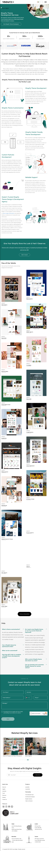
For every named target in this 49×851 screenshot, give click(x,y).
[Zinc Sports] (11, 556)
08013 (21, 840)
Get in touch (24, 254)
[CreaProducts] (36, 416)
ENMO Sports (29, 332)
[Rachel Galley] (11, 355)
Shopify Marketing (28, 755)
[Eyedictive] (11, 422)
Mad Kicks (3, 338)
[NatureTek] (36, 383)
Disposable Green (5, 404)
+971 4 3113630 (14, 830)
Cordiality (28, 365)
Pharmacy (4, 795)
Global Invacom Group (7, 539)
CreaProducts (29, 432)
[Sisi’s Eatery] (11, 289)
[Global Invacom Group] (11, 523)
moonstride (27, 789)
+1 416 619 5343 (38, 841)
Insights (3, 789)
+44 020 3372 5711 (38, 829)
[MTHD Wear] (11, 590)
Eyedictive (4, 438)
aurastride (27, 787)
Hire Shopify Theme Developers (11, 24)
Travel (3, 793)
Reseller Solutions (28, 798)
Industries (4, 791)
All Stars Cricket (30, 499)
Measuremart (4, 472)
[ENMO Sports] (36, 316)
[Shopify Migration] (13, 746)
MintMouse (4, 505)
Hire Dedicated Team (29, 794)
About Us (4, 787)
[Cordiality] (36, 349)
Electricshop (29, 299)
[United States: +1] (26, 697)
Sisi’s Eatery (4, 305)
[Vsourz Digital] (8, 2)
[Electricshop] (36, 283)
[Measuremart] (11, 456)
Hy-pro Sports (30, 532)
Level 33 (13, 826)
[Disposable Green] (11, 389)
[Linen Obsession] (36, 450)
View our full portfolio (24, 614)
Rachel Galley (4, 371)
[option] (17, 45)
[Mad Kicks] (11, 322)
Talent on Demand (28, 800)
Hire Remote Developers (30, 796)
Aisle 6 (28, 566)
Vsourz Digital (14, 849)
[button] (13, 629)
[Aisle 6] (36, 550)
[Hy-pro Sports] (36, 517)
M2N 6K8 (39, 840)
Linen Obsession (30, 466)
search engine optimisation (8, 213)
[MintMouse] (11, 489)
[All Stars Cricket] (36, 483)
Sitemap (4, 797)
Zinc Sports (4, 572)
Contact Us (4, 799)
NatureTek (28, 399)
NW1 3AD (39, 827)
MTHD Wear (4, 606)
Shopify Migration (6, 755)
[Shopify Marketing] (35, 746)
